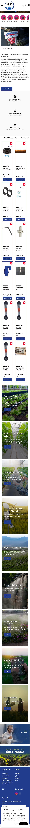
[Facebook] (20, 793)
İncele (7, 409)
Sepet (16, 780)
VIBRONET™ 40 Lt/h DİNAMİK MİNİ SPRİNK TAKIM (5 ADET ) (20, 288)
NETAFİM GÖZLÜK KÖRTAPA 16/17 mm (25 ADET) (7, 209)
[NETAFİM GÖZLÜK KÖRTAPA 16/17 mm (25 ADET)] (7, 192)
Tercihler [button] (16, 824)
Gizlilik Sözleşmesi (6, 775)
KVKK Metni (5, 773)
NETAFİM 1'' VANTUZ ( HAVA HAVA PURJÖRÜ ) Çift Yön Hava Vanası (7, 288)
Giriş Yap (17, 776)
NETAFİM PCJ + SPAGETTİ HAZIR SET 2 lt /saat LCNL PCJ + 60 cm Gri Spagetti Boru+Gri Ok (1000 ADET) (20, 369)
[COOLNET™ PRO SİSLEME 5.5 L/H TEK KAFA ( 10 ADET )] (20, 192)
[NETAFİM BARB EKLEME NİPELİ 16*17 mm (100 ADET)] (20, 151)
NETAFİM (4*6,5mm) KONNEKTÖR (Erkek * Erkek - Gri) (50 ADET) (20, 249)
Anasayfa (17, 773)
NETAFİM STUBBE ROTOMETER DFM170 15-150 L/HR (6, 369)
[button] (2, 5)
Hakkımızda (7, 88)
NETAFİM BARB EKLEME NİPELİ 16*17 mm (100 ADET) (20, 169)
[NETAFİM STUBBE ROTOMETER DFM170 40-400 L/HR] (20, 310)
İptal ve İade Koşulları (7, 782)
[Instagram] (16, 793)
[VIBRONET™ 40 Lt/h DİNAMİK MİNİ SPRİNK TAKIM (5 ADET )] (20, 271)
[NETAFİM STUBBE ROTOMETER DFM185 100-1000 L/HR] (7, 310)
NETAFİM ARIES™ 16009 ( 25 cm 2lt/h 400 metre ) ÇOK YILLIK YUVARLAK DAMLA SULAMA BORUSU (7, 169)
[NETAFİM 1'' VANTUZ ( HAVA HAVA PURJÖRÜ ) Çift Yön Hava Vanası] (7, 271)
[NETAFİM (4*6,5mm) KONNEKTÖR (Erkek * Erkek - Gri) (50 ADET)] (20, 231)
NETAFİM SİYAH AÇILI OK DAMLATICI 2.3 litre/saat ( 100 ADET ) (7, 249)
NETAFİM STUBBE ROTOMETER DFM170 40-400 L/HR (20, 328)
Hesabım (17, 778)
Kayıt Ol (17, 775)
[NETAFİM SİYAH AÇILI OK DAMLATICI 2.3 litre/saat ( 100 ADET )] (7, 231)
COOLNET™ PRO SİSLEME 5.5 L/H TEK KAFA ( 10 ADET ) (20, 209)
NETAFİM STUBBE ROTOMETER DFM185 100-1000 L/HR (7, 328)
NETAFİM (6, 166)
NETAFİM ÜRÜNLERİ (10, 138)
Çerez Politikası (6, 784)
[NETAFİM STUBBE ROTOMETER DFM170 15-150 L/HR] (7, 351)
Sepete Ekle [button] (7, 179)
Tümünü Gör (24, 138)
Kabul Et (23, 824)
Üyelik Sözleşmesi (6, 780)
